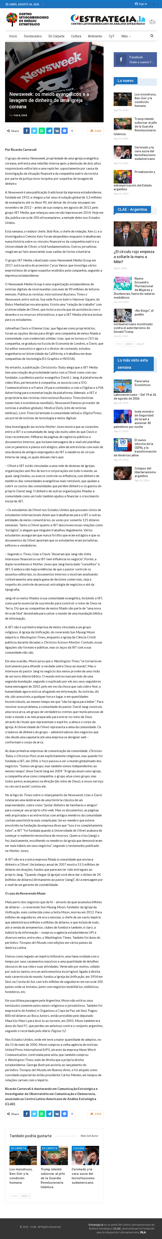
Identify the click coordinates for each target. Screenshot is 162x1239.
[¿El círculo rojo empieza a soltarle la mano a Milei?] (135, 233)
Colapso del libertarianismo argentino (145, 472)
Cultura (76, 36)
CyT (112, 36)
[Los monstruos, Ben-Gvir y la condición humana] (23, 1155)
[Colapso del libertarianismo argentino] (123, 473)
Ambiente (95, 36)
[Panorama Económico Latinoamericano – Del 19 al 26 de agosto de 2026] (123, 386)
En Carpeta (56, 36)
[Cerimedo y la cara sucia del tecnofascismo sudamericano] (85, 1155)
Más (124, 36)
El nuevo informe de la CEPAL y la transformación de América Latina (135, 447)
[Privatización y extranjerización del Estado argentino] (123, 177)
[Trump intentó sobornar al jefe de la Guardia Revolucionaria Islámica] (54, 1155)
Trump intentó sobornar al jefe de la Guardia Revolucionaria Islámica (135, 126)
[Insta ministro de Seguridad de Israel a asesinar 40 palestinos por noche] (123, 416)
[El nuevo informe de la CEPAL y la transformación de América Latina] (123, 445)
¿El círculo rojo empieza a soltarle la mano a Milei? (134, 256)
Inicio (13, 36)
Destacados (33, 36)
